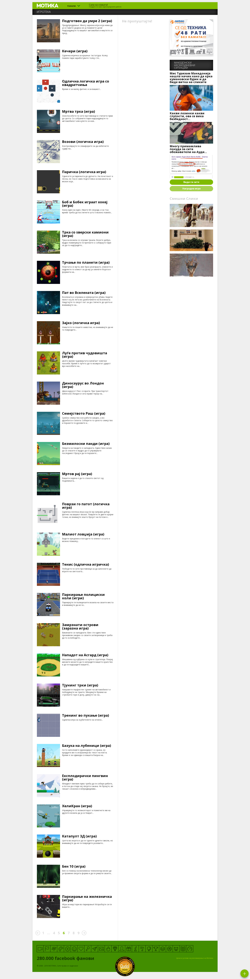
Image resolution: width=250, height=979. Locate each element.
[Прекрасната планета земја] (148, 948)
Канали (71, 5)
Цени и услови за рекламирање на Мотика (194, 958)
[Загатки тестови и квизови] (87, 948)
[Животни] (176, 948)
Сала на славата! (105, 5)
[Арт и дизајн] (114, 948)
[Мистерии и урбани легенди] (53, 948)
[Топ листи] (162, 948)
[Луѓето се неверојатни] (94, 948)
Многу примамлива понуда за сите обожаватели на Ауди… (188, 149)
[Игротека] (60, 948)
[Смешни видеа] (40, 948)
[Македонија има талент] (142, 948)
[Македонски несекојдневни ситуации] (46, 948)
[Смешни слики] (101, 948)
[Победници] (155, 948)
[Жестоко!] (108, 948)
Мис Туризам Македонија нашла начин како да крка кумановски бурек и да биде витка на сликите (191, 78)
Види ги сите (191, 182)
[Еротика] (67, 948)
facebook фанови (66, 958)
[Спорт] (169, 948)
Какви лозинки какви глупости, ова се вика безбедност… (187, 116)
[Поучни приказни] (182, 948)
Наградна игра (191, 188)
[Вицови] (74, 948)
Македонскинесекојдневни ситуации (184, 65)
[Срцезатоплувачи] (80, 948)
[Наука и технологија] (135, 948)
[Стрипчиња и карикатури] (121, 948)
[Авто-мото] (189, 948)
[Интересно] (128, 948)
